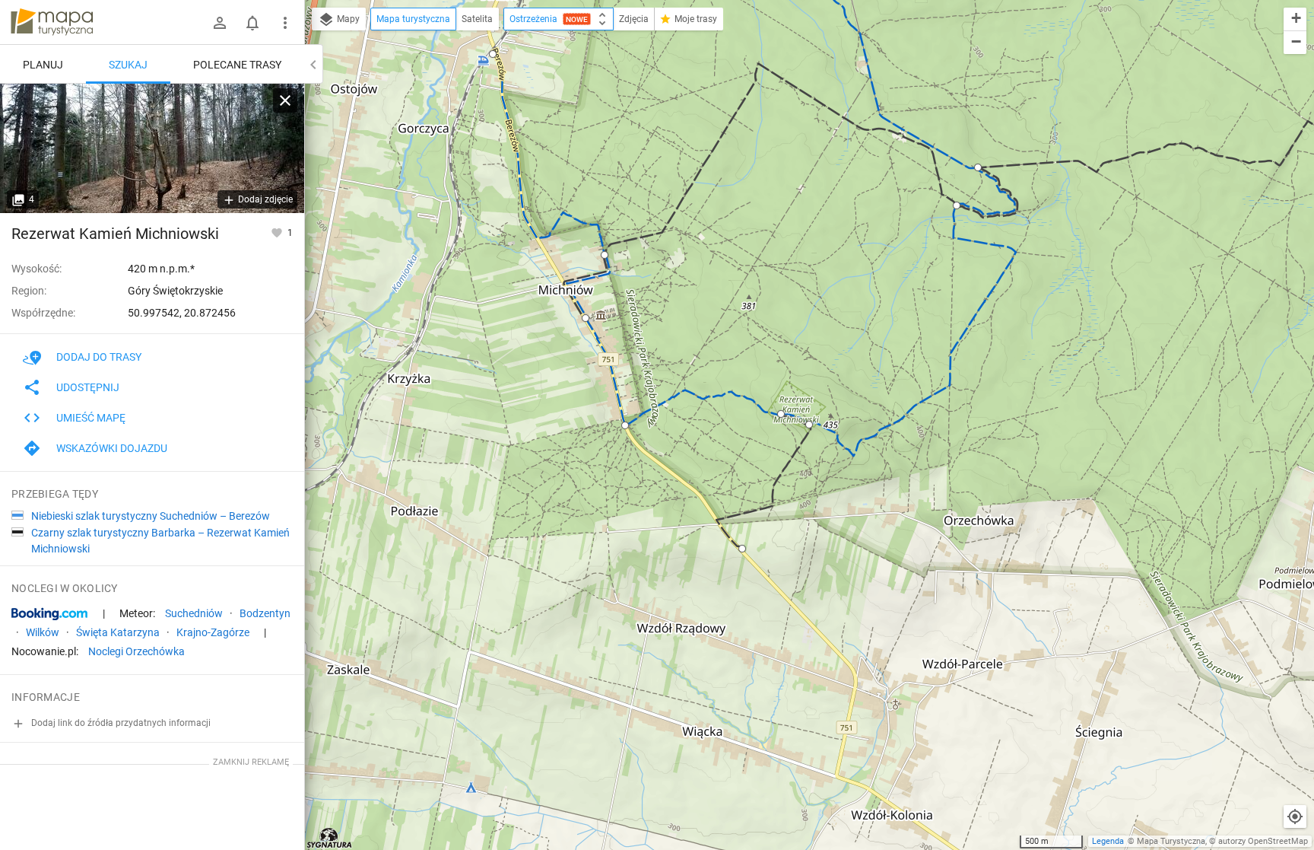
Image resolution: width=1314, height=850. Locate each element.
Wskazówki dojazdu (111, 448)
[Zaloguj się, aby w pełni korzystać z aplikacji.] (278, 232)
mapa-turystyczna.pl (51, 22)
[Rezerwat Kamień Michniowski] (152, 148)
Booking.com (49, 614)
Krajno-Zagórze (212, 632)
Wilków (42, 632)
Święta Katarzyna (118, 632)
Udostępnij (87, 387)
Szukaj (128, 65)
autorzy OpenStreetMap (1263, 841)
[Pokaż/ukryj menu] (285, 23)
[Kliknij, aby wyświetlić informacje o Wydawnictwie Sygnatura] (329, 837)
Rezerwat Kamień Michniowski (115, 233)
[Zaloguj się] (220, 23)
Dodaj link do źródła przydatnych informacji (120, 723)
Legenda (1108, 841)
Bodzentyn (265, 613)
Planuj (43, 65)
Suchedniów (194, 613)
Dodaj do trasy (98, 357)
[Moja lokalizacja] (1295, 816)
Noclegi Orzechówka (136, 651)
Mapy (347, 19)
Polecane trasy (237, 65)
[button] (493, 54)
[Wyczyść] (285, 100)
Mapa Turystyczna (1171, 841)
